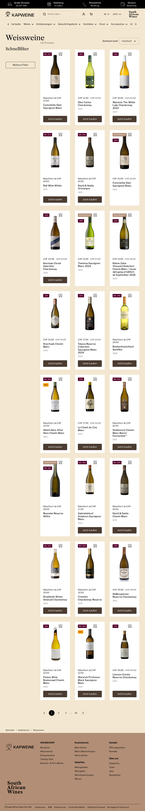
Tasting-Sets (47, 759)
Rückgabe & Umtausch (118, 807)
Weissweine (46, 751)
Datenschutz (60, 807)
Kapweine (114, 763)
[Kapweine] (20, 14)
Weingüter (80, 771)
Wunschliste (81, 755)
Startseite (10, 730)
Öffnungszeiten (117, 747)
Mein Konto (81, 747)
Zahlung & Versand (96, 807)
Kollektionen (23, 730)
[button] (90, 14)
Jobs (111, 771)
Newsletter (115, 775)
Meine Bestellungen (85, 751)
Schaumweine (47, 755)
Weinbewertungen (84, 775)
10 (77, 713)
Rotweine (45, 747)
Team (112, 767)
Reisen (78, 779)
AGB (50, 807)
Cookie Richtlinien (76, 807)
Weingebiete (81, 767)
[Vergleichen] (60, 54)
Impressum (40, 807)
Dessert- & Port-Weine (52, 763)
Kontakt (113, 751)
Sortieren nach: (110, 41)
